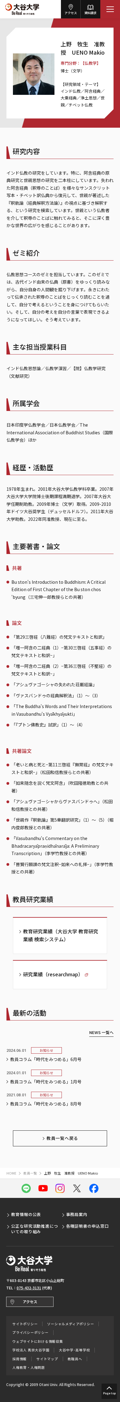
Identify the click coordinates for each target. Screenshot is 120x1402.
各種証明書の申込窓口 (87, 1226)
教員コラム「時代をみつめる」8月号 (46, 1104)
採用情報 (19, 1359)
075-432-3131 (29, 1287)
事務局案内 (77, 1214)
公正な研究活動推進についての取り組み (34, 1228)
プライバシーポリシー (30, 1332)
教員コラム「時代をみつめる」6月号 (46, 1059)
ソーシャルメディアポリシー (70, 1324)
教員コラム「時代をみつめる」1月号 (46, 1082)
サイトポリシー (25, 1324)
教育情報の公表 (26, 1214)
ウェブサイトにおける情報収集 (37, 1341)
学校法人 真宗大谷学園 (30, 1350)
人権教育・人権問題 (28, 1367)
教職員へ (75, 1359)
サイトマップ (47, 1359)
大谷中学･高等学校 (74, 1350)
